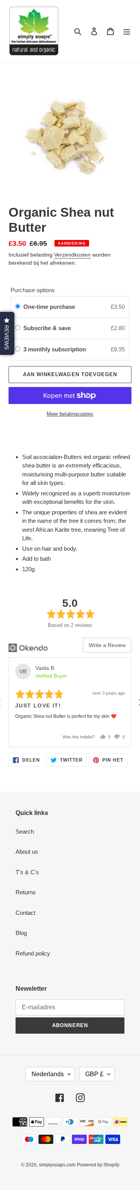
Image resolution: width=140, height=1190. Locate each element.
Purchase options (32, 290)
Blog (21, 933)
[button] (7, 333)
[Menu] (127, 31)
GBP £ (94, 1074)
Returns (26, 892)
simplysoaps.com (57, 1165)
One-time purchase (49, 306)
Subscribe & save (47, 328)
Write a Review (107, 645)
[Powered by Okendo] (28, 647)
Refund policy (33, 953)
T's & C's (27, 872)
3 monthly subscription (55, 349)
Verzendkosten (72, 255)
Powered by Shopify (98, 1165)
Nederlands (48, 1074)
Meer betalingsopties (70, 414)
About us (27, 851)
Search (25, 831)
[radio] (17, 307)
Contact (25, 912)
